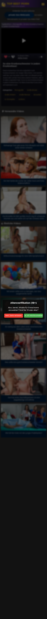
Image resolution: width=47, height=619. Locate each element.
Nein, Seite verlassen (13, 315)
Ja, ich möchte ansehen (33, 315)
